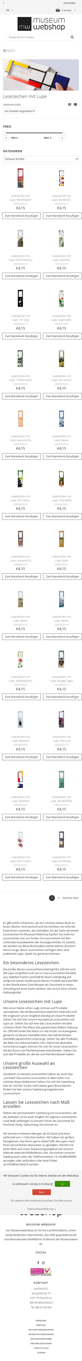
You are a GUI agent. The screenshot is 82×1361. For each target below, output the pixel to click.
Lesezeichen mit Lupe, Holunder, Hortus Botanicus (61, 260)
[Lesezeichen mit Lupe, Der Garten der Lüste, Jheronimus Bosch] (61, 358)
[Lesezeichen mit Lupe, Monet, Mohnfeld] (20, 599)
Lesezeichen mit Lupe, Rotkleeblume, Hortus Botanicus (20, 681)
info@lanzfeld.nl (43, 1302)
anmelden (41, 1320)
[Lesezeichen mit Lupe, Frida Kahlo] (61, 478)
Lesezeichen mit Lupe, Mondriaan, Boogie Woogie (61, 199)
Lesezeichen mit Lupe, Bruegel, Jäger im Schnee (61, 681)
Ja (62, 1184)
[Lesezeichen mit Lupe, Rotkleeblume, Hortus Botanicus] (20, 659)
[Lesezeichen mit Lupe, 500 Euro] (61, 719)
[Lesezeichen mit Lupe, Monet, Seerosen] (61, 599)
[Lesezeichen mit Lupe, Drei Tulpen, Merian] (20, 839)
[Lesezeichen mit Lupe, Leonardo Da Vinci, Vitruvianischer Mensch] (20, 418)
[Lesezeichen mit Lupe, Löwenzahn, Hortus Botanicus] (61, 298)
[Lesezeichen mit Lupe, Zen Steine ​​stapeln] (20, 478)
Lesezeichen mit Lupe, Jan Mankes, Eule (62, 861)
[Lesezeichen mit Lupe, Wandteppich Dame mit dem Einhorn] (20, 178)
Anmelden (69, 3)
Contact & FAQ (41, 1348)
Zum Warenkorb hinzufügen (21, 216)
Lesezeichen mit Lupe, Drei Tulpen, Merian (20, 861)
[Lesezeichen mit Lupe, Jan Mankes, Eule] (61, 839)
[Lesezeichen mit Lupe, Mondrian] (20, 779)
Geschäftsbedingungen (41, 1329)
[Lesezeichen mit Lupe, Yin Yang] (20, 298)
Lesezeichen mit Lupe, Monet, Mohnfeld (20, 620)
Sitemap (41, 1352)
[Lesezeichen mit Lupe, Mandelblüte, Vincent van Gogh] (61, 779)
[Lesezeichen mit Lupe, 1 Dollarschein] (20, 358)
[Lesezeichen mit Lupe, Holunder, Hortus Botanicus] (61, 238)
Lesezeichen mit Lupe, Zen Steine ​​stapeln (21, 500)
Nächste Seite (70, 898)
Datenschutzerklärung (41, 1334)
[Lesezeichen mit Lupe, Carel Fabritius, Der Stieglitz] (20, 238)
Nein (41, 1192)
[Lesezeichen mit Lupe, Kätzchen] (20, 719)
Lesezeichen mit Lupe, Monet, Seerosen (61, 620)
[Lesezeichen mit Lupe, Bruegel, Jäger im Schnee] (61, 659)
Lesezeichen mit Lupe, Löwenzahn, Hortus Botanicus (61, 320)
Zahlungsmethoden (41, 1338)
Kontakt (41, 1283)
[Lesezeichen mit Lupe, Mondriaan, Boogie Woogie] (61, 178)
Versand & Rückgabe (41, 1343)
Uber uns (41, 1325)
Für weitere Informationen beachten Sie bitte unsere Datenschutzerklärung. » (41, 1205)
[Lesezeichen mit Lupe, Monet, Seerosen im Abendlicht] (61, 418)
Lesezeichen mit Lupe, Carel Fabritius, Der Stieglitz (21, 260)
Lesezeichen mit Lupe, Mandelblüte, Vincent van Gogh (62, 801)
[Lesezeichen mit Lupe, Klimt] (61, 538)
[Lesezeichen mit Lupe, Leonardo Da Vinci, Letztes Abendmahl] (20, 538)
